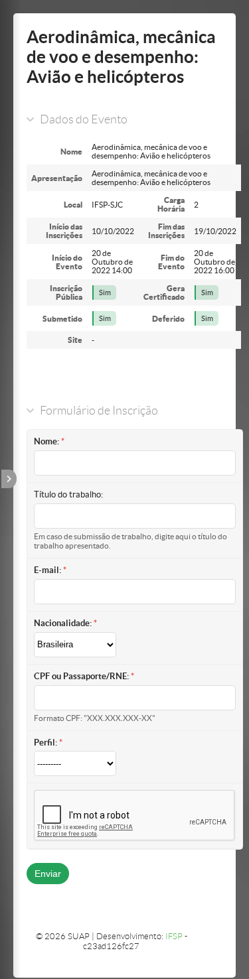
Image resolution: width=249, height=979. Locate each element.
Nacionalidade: (63, 623)
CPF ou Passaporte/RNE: (81, 676)
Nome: (46, 441)
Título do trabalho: (68, 494)
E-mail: (47, 570)
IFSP (174, 936)
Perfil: (45, 743)
